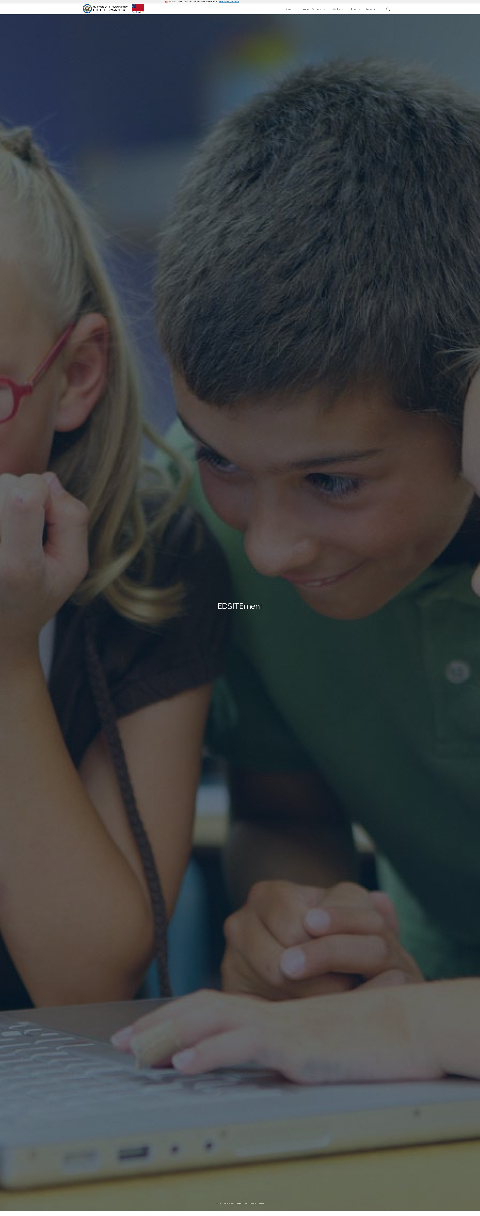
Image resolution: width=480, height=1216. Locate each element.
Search (388, 9)
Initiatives (337, 9)
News (369, 9)
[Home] (113, 8)
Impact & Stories (313, 9)
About (354, 9)
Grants (290, 9)
